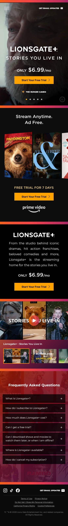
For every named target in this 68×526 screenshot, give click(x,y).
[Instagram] (5, 490)
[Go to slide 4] (37, 99)
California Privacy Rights (24, 506)
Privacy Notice (41, 498)
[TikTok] (12, 490)
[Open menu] (7, 8)
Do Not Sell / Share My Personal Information (34, 502)
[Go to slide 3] (34, 99)
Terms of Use (26, 498)
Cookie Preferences (46, 506)
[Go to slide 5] (41, 99)
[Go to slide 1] (26, 99)
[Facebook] (18, 490)
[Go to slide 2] (30, 99)
